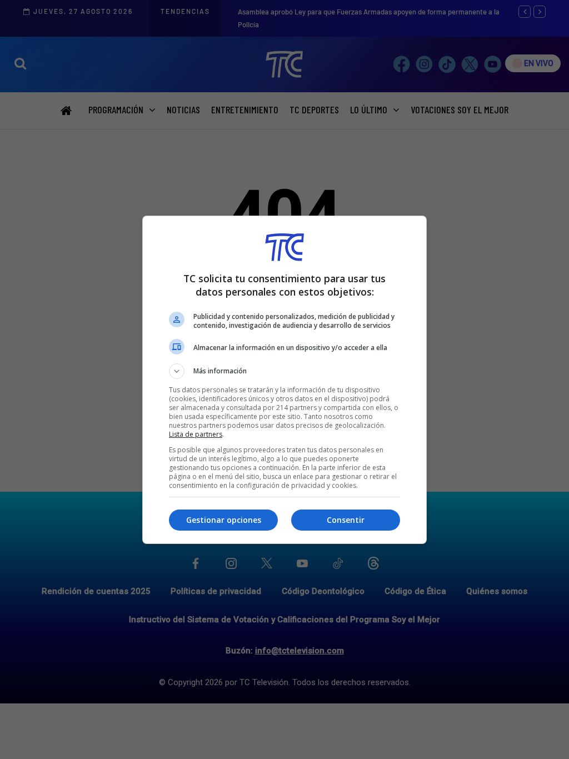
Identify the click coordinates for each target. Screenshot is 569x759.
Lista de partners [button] (195, 434)
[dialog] (284, 380)
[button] (284, 371)
